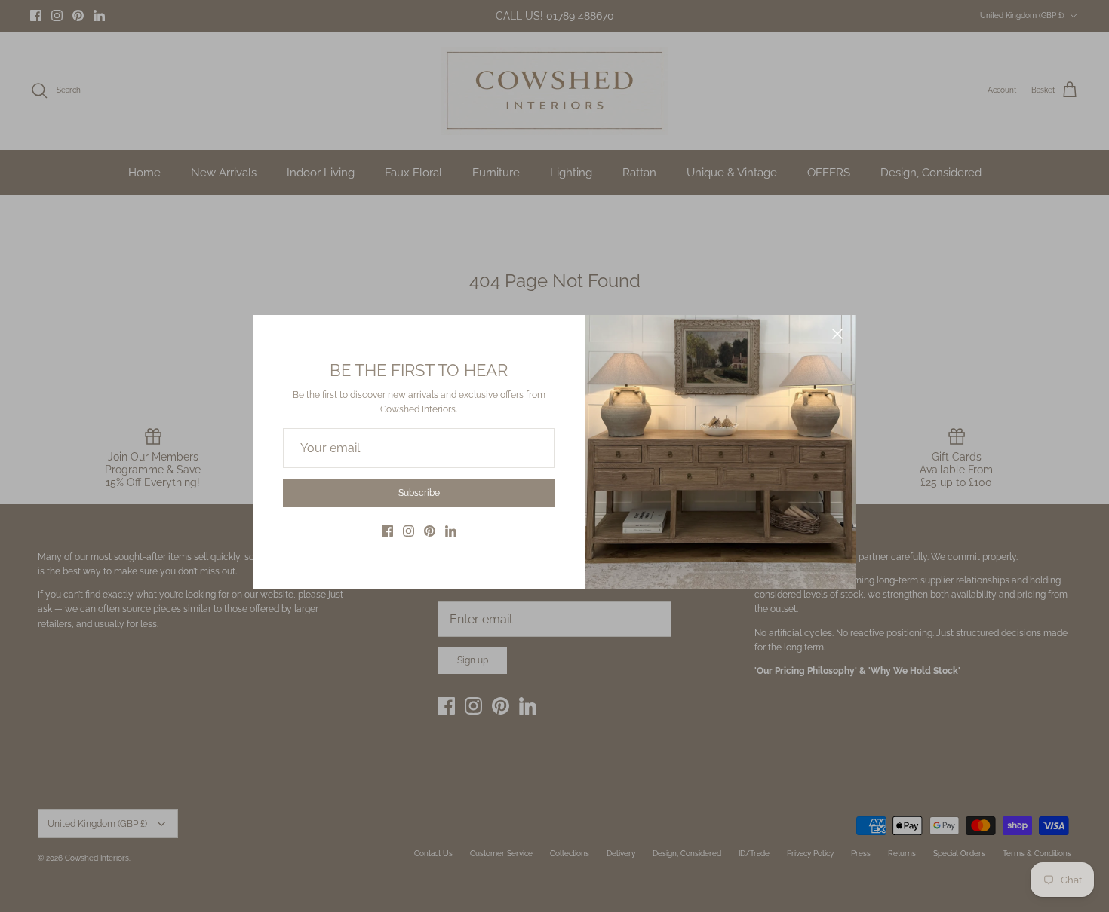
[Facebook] (387, 531)
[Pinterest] (429, 531)
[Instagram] (408, 531)
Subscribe (419, 493)
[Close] (837, 333)
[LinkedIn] (450, 531)
